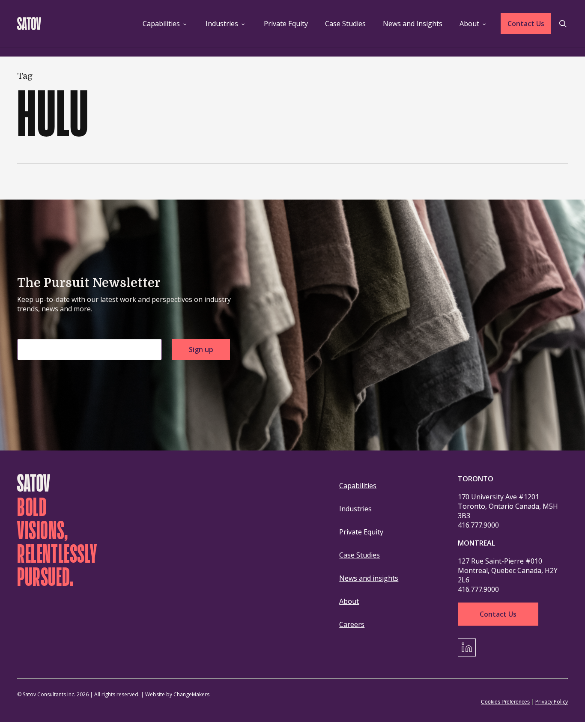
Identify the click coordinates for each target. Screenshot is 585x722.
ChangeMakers (191, 694)
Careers (351, 624)
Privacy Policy (551, 701)
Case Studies (359, 555)
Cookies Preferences (505, 702)
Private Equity (361, 532)
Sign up (201, 349)
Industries (355, 508)
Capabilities (357, 485)
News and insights (368, 578)
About (349, 601)
